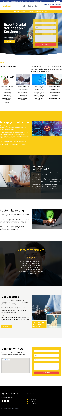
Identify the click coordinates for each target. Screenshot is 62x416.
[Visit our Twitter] (57, 1)
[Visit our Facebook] (54, 1)
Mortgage (16, 11)
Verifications (30, 11)
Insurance (23, 11)
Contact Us (45, 11)
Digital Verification (9, 6)
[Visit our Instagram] (59, 1)
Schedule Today (55, 7)
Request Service (46, 44)
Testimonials (38, 11)
